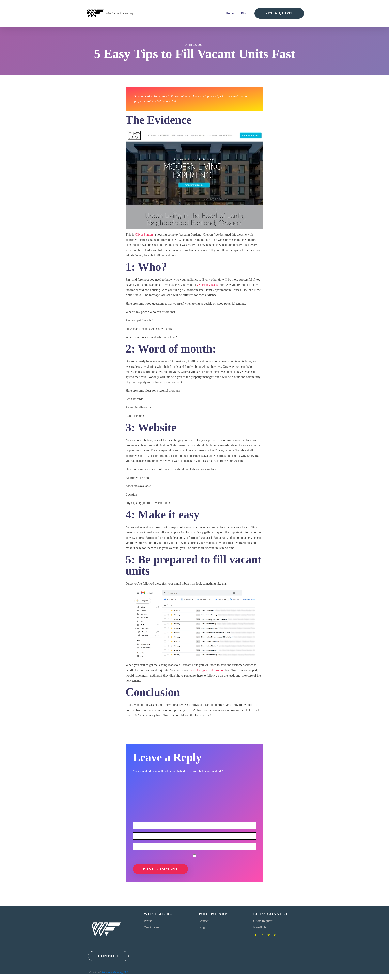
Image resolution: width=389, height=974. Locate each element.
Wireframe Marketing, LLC (115, 972)
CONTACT (108, 956)
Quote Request (262, 921)
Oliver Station (144, 234)
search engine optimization (207, 670)
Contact (203, 921)
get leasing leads (207, 284)
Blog (244, 13)
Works (148, 921)
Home (230, 13)
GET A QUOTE (279, 13)
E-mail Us (259, 927)
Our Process (151, 927)
